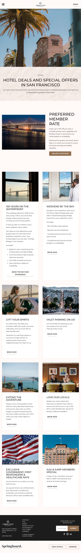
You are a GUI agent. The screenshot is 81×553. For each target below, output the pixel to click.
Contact (25, 520)
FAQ (23, 522)
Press (24, 524)
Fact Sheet (26, 529)
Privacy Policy (28, 525)
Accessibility (27, 527)
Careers (25, 531)
